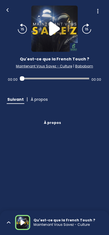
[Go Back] (7, 9)
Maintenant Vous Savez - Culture (44, 66)
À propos (52, 122)
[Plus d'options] (97, 11)
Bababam (84, 66)
